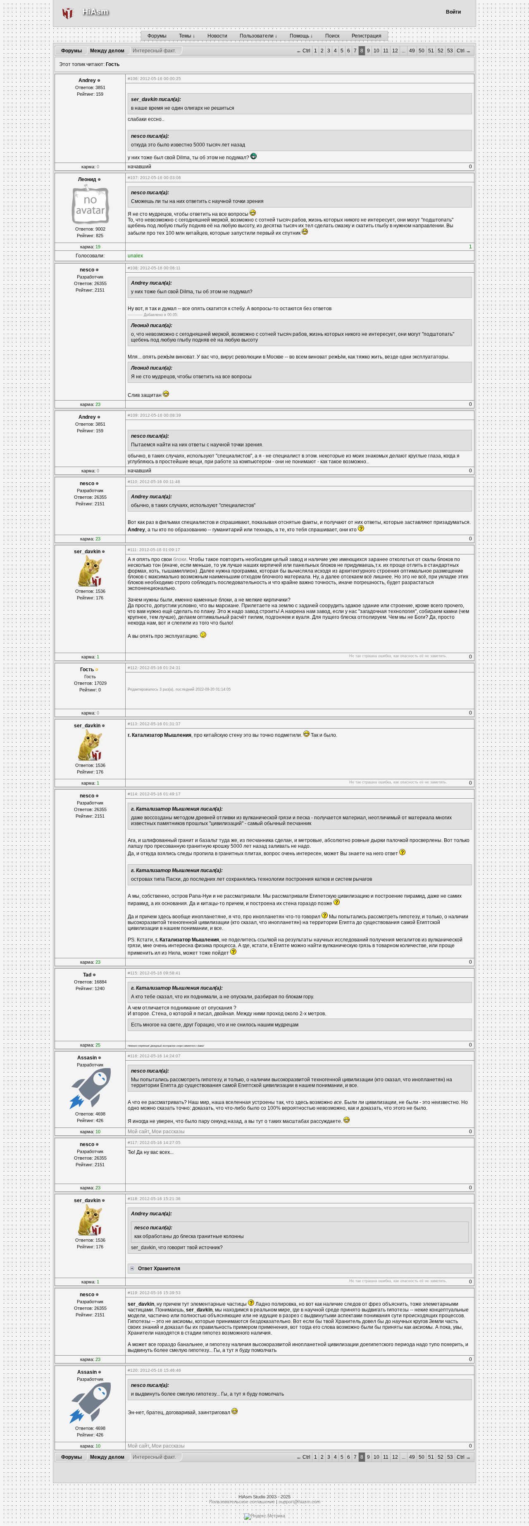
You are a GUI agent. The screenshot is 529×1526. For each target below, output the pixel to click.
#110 (132, 481)
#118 (132, 1198)
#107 (133, 177)
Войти (453, 12)
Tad (87, 975)
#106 (133, 78)
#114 (132, 794)
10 (376, 51)
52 (440, 51)
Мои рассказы (168, 1131)
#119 (132, 1292)
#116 (132, 1056)
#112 (132, 667)
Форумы (157, 36)
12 (395, 51)
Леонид (87, 179)
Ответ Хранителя (159, 1268)
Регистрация (366, 36)
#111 (132, 549)
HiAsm (95, 11)
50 (421, 51)
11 (385, 51)
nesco (87, 270)
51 (431, 51)
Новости (217, 36)
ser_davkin (87, 551)
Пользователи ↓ (258, 36)
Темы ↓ (187, 36)
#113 (132, 724)
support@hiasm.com (299, 1501)
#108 (133, 268)
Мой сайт (138, 1131)
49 (412, 51)
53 (450, 51)
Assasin (87, 1058)
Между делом (107, 51)
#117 (132, 1142)
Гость (112, 64)
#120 (133, 1370)
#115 (132, 973)
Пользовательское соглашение (242, 1501)
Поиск (332, 36)
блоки (179, 559)
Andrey (87, 80)
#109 (133, 415)
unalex (135, 256)
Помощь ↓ (301, 36)
